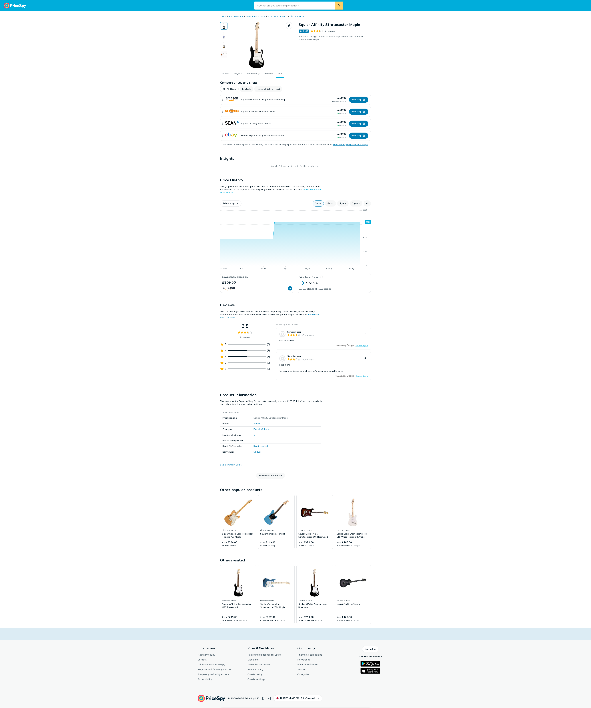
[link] (323, 339)
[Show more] (222, 99)
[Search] (339, 6)
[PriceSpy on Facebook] (263, 698)
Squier (256, 423)
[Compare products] (289, 25)
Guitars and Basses (277, 16)
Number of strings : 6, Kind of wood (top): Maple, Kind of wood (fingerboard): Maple (331, 38)
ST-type (257, 451)
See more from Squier (231, 464)
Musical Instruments (255, 16)
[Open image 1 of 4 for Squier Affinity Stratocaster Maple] (256, 45)
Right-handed (260, 446)
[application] (295, 239)
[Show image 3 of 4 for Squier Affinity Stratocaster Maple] (223, 45)
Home (223, 16)
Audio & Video (236, 16)
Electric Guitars (297, 16)
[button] (229, 89)
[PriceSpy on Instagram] (269, 698)
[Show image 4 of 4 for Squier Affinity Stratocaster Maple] (223, 54)
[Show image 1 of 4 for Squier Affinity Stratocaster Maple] (223, 26)
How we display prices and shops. (350, 144)
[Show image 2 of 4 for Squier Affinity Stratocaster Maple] (223, 35)
